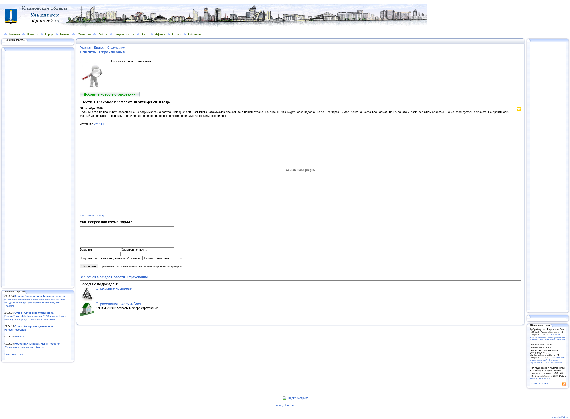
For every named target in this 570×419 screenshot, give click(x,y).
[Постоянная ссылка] (92, 215)
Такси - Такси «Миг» (540, 378)
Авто (145, 34)
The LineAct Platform (559, 417)
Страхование (116, 47)
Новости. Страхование (102, 52)
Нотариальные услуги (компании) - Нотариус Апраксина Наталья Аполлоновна (547, 360)
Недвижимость (124, 34)
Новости (32, 34)
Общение (194, 34)
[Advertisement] (37, 169)
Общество (84, 34)
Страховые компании (114, 288)
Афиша (160, 34)
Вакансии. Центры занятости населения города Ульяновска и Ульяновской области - (547, 337)
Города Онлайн (285, 405)
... (159, 308)
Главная (14, 34)
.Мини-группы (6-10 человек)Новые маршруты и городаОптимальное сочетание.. (35, 316)
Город (49, 34)
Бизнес (65, 34)
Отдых (176, 34)
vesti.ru (99, 124)
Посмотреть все (13, 354)
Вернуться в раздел (114, 277)
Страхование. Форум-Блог (118, 304)
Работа (102, 34)
